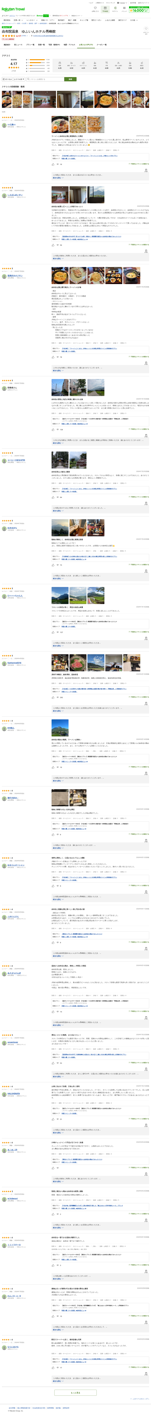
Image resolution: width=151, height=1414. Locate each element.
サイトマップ (110, 3)
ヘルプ (91, 3)
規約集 (58, 1408)
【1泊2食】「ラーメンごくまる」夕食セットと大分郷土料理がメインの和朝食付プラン (89, 348)
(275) (86, 44)
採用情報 (50, 1408)
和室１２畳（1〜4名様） (69, 491)
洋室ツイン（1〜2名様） (69, 692)
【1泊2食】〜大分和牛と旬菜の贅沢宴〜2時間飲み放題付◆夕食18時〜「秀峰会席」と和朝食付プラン (94, 689)
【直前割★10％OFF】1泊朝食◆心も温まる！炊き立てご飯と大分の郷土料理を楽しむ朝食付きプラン (94, 1054)
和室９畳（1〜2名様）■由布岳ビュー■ (74, 559)
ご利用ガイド (99, 3)
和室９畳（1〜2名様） (69, 159)
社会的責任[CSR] (39, 1408)
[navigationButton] (145, 99)
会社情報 (12, 1408)
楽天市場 (133, 3)
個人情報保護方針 (24, 1408)
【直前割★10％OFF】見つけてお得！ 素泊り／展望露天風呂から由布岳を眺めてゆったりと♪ (91, 236)
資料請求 (66, 1408)
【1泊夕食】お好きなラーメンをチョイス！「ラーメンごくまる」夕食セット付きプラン (90, 156)
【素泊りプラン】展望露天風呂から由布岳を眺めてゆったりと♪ (82, 934)
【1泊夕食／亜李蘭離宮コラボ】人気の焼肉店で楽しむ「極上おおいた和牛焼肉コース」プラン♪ (92, 1206)
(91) (54, 44)
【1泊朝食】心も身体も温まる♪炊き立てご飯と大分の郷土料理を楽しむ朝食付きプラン (89, 556)
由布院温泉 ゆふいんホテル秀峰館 (29, 31)
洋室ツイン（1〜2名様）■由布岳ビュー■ (75, 761)
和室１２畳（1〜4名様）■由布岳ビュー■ (75, 239)
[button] (6, 99)
